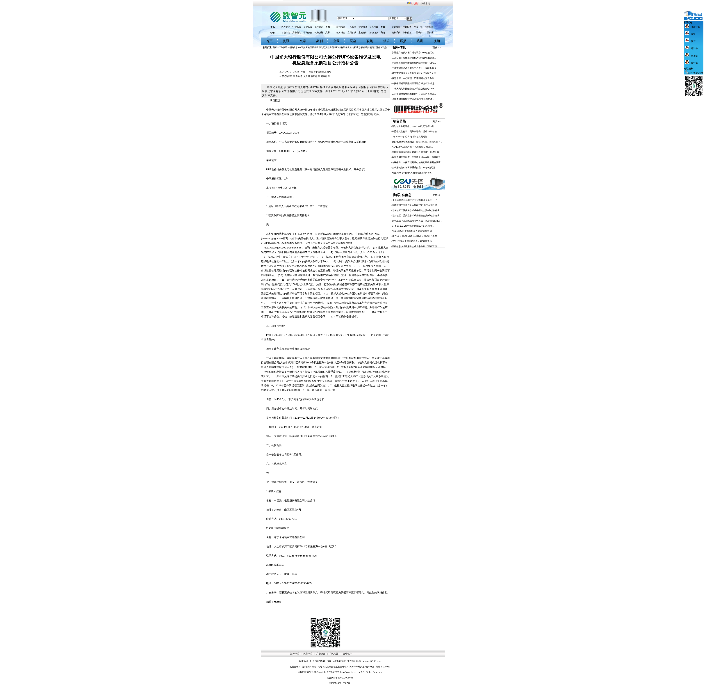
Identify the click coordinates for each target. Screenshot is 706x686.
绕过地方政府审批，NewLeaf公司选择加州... (414, 126)
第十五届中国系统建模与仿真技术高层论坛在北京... (417, 220)
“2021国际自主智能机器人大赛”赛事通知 (412, 231)
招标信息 (293, 47)
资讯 (286, 41)
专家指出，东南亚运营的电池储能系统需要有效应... (417, 162)
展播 (403, 41)
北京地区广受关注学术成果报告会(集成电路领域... (416, 210)
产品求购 (418, 32)
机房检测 (429, 27)
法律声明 (294, 653)
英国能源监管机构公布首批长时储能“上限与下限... (416, 152)
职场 (369, 41)
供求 (386, 41)
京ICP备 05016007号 (339, 683)
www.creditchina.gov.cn (337, 233)
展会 (353, 41)
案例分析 (363, 32)
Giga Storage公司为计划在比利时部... (410, 136)
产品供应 (429, 32)
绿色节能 (374, 27)
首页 (269, 41)
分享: (281, 76)
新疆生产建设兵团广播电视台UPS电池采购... (414, 52)
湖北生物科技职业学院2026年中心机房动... (413, 99)
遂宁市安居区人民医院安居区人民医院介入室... (415, 73)
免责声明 (307, 653)
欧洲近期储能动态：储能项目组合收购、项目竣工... (417, 157)
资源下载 (418, 27)
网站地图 (334, 653)
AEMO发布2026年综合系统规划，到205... (412, 147)
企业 (336, 41)
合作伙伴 (347, 653)
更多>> (436, 47)
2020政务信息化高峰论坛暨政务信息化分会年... (415, 236)
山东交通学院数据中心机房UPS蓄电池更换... (414, 57)
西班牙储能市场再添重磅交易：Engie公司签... (414, 167)
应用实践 (351, 32)
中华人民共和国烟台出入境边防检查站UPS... (414, 88)
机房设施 (318, 32)
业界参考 (363, 27)
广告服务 (320, 653)
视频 (436, 41)
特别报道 (340, 27)
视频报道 (407, 27)
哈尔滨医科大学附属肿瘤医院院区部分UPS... (414, 63)
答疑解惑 (396, 27)
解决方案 (374, 32)
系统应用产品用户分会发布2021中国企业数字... (415, 205)
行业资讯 (283, 47)
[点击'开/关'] (693, 15)
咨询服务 (307, 32)
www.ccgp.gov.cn (272, 238)
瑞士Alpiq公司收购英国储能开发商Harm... (412, 172)
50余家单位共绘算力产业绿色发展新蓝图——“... (415, 200)
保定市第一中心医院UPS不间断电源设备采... (414, 78)
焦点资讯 (318, 27)
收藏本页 (425, 3)
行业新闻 (296, 27)
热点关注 (285, 27)
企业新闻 (307, 27)
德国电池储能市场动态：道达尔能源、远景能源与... (417, 142)
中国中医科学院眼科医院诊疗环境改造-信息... (414, 83)
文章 (302, 41)
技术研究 (340, 32)
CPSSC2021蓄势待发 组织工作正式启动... (413, 226)
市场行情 (285, 32)
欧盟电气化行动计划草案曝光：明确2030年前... (415, 131)
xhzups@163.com (372, 661)
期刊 (319, 41)
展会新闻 (296, 32)
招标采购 (396, 32)
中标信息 (407, 32)
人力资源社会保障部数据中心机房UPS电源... (414, 94)
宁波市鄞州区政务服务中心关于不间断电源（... (415, 68)
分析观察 (351, 27)
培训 (420, 41)
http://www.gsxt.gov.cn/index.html (283, 247)
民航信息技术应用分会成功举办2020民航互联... (415, 246)
